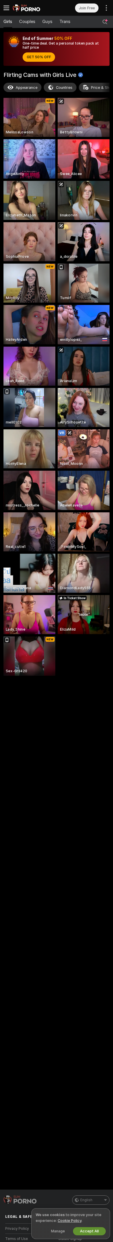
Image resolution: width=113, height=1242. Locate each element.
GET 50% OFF (39, 57)
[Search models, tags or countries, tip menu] (105, 22)
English (86, 1200)
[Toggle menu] (6, 8)
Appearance (26, 87)
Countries (64, 87)
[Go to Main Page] (35, 8)
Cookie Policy (69, 1220)
